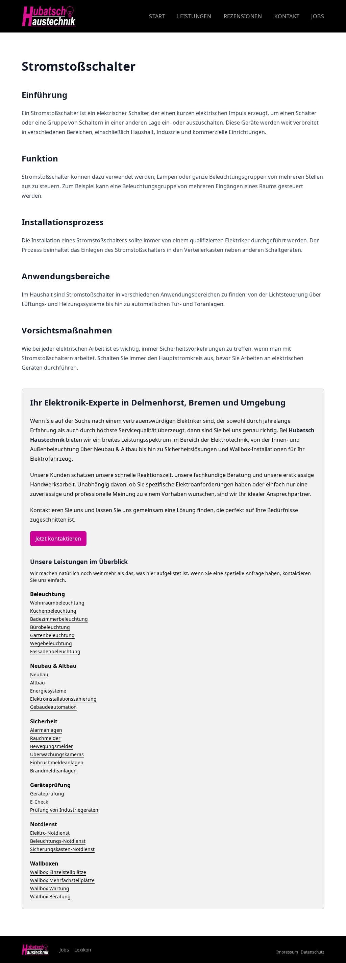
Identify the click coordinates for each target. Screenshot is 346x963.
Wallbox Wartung (49, 888)
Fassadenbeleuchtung (55, 651)
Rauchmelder (45, 738)
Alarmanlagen (46, 730)
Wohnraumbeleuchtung (57, 602)
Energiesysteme (48, 690)
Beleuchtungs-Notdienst (57, 841)
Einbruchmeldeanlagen (56, 762)
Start (157, 16)
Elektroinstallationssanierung (63, 699)
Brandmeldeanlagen (53, 770)
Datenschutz (312, 952)
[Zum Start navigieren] (49, 16)
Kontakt (287, 16)
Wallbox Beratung (50, 896)
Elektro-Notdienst (50, 833)
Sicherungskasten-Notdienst (62, 849)
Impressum (287, 952)
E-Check (39, 801)
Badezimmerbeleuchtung (59, 619)
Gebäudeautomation (53, 707)
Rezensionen (243, 16)
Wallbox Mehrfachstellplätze (62, 880)
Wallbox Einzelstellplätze (58, 872)
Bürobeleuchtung (50, 627)
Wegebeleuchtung (51, 643)
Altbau (37, 682)
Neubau (39, 674)
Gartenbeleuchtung (52, 635)
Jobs (317, 16)
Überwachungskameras (57, 754)
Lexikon (82, 949)
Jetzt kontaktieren (58, 538)
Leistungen (194, 16)
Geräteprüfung (47, 793)
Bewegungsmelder (51, 746)
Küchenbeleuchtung (53, 611)
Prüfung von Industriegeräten (64, 810)
